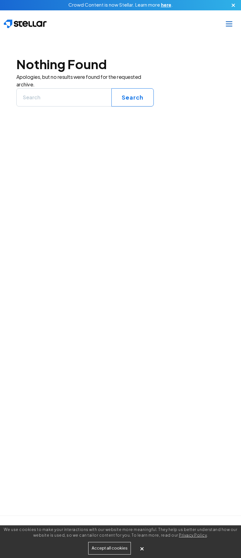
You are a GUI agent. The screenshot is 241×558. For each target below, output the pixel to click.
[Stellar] (25, 24)
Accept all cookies (109, 548)
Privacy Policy (193, 535)
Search (132, 97)
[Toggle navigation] (229, 24)
